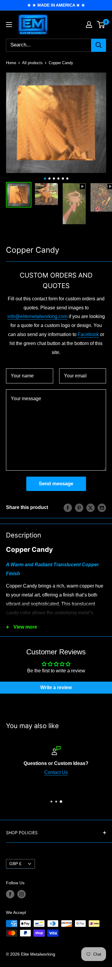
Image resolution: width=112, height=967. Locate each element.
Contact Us (56, 772)
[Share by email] (102, 507)
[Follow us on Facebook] (10, 894)
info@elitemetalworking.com (37, 316)
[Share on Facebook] (68, 507)
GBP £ (15, 863)
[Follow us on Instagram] (21, 894)
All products (32, 63)
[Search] (98, 45)
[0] (101, 24)
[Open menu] (9, 24)
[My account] (89, 24)
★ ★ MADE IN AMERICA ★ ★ (56, 5)
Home (11, 63)
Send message (56, 483)
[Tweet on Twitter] (90, 507)
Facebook (88, 334)
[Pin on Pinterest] (79, 507)
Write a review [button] (56, 687)
